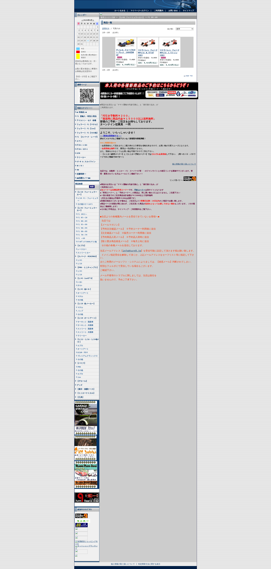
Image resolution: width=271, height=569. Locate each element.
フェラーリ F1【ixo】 (86, 128)
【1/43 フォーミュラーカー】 (87, 209)
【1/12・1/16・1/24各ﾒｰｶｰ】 (88, 340)
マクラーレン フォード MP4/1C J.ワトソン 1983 (169, 52)
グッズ (79, 385)
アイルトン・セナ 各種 (86, 120)
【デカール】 (82, 381)
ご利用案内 (158, 10)
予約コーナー (139, 190)
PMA (79, 367)
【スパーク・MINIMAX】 (87, 256)
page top (189, 75)
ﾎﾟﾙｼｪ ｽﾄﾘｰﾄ (82, 149)
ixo (79, 377)
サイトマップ (188, 10)
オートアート (82, 293)
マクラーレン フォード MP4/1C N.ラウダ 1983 (148, 52)
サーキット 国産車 (85, 322)
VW (78, 170)
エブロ (80, 345)
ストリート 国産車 (85, 329)
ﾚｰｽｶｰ (79, 282)
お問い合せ (173, 10)
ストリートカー (83, 253)
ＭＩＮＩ (80, 166)
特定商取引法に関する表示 (149, 564)
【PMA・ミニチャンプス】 (88, 267)
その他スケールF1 (85, 204)
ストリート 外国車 (85, 332)
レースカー (82, 249)
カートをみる (119, 10)
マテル (80, 296)
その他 (80, 300)
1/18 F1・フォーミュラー (87, 199)
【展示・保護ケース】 (86, 389)
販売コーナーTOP (108, 17)
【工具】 (80, 397)
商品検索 (79, 184)
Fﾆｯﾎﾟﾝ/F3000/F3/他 (87, 242)
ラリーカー (81, 157)
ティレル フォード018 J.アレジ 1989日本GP (125, 52)
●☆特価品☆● (82, 112)
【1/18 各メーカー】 (86, 304)
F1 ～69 (81, 238)
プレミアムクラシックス (87, 356)
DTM (78, 153)
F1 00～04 (82, 221)
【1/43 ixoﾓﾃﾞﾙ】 (85, 278)
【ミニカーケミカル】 (86, 393)
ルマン (79, 141)
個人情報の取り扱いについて (184, 164)
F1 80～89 (82, 231)
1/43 (79, 260)
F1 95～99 (82, 224)
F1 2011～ (82, 214)
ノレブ (80, 311)
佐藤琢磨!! (81, 174)
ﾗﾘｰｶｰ (79, 285)
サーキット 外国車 (85, 325)
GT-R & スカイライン (86, 162)
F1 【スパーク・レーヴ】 (87, 137)
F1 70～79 (82, 235)
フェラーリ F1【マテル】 (87, 124)
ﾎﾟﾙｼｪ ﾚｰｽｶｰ (82, 145)
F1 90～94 (82, 228)
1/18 (79, 264)
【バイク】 (81, 363)
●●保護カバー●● (83, 178)
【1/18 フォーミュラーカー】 (87, 193)
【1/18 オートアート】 (87, 318)
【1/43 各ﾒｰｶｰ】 (84, 289)
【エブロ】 (81, 245)
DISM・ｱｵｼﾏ (82, 352)
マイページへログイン (140, 10)
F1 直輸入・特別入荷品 (87, 116)
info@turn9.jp (132, 250)
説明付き (106, 28)
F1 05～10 (82, 217)
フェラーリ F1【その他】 (87, 133)
